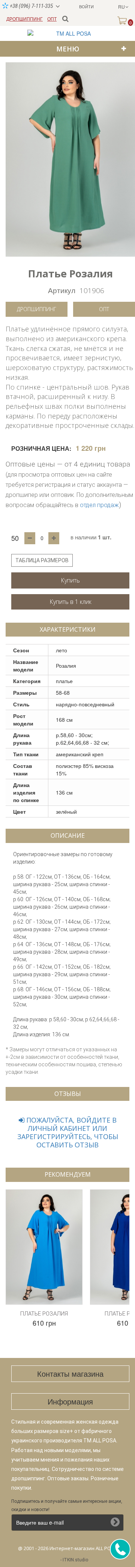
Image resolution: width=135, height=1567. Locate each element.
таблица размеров (42, 560)
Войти (86, 6)
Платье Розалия (44, 1313)
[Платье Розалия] (70, 159)
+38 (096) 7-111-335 (31, 6)
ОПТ (52, 18)
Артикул (61, 290)
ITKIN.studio (75, 1559)
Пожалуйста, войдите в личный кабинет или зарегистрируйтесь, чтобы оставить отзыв (67, 1132)
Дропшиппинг (36, 309)
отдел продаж (99, 505)
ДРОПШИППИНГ (24, 18)
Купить (70, 580)
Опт (104, 309)
